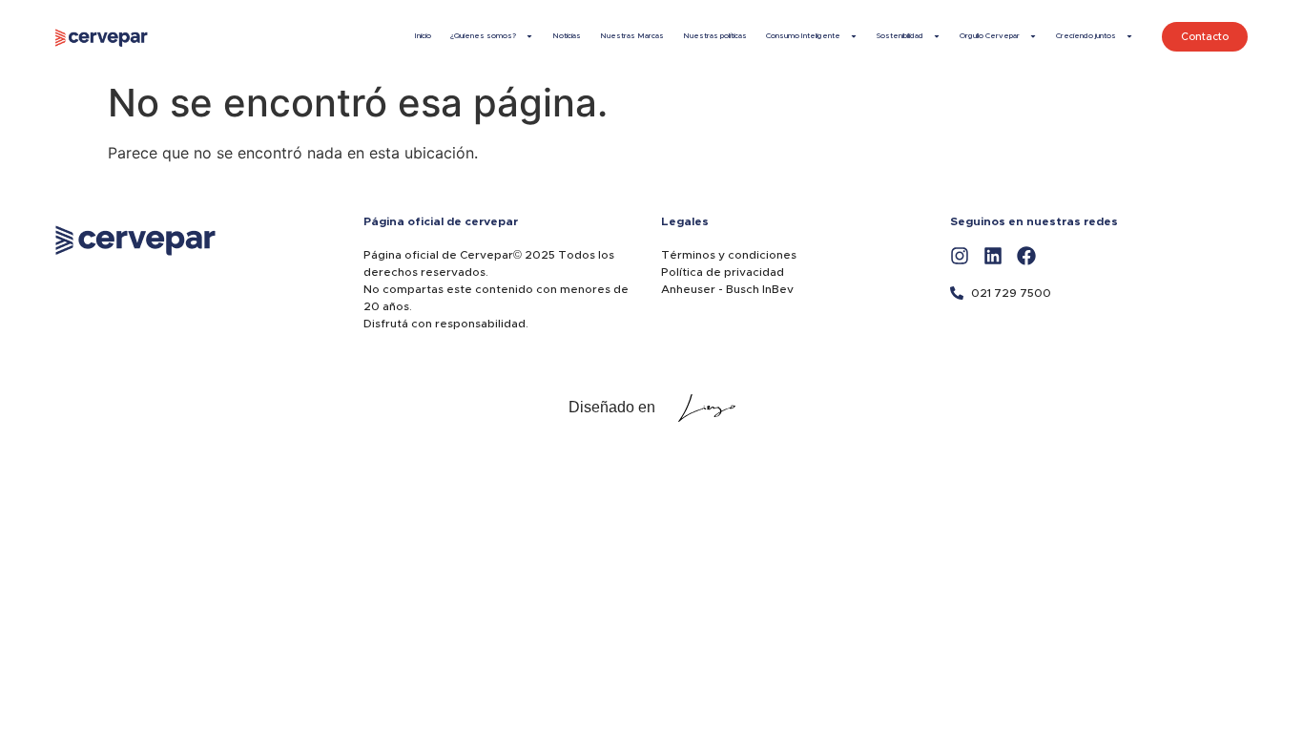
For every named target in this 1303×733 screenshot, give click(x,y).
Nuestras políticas (715, 36)
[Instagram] (959, 255)
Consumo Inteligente (803, 36)
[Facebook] (1026, 255)
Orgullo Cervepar (990, 36)
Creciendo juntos (1086, 36)
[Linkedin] (993, 255)
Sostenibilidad (900, 36)
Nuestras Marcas (632, 36)
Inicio (423, 36)
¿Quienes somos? (483, 36)
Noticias (566, 36)
